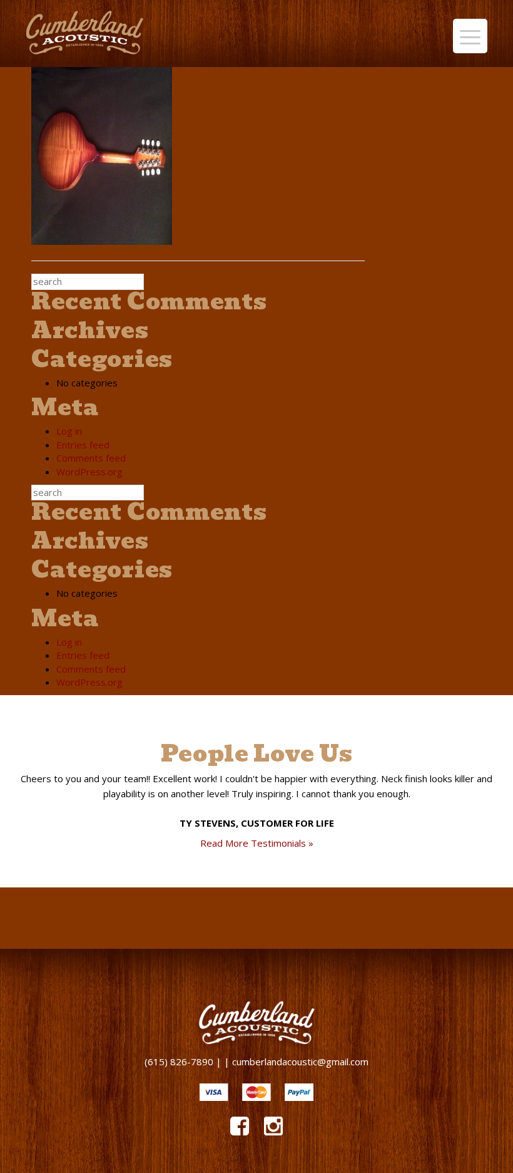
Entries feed (82, 444)
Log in (69, 431)
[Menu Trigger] (470, 36)
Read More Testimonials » (256, 843)
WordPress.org (89, 471)
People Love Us (257, 753)
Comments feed (91, 458)
